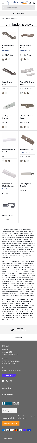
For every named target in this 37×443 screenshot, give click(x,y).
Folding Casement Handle (25, 46)
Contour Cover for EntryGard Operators (8, 184)
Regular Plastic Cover (26, 149)
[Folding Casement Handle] (27, 35)
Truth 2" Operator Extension (25, 184)
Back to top (18, 337)
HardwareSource (8, 439)
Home (3, 18)
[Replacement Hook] (9, 205)
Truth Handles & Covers (11, 18)
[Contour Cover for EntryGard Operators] (9, 173)
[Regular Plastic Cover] (27, 139)
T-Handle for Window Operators (26, 116)
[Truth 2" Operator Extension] (27, 173)
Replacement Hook (7, 215)
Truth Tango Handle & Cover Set (8, 116)
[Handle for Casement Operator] (9, 35)
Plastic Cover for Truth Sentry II (8, 150)
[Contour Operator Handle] (9, 72)
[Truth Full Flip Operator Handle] (27, 72)
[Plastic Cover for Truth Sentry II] (9, 139)
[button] (34, 3)
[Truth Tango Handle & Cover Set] (9, 106)
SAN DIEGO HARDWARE (10, 423)
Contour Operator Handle (7, 83)
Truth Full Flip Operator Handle (27, 83)
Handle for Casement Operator (8, 46)
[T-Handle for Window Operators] (27, 106)
